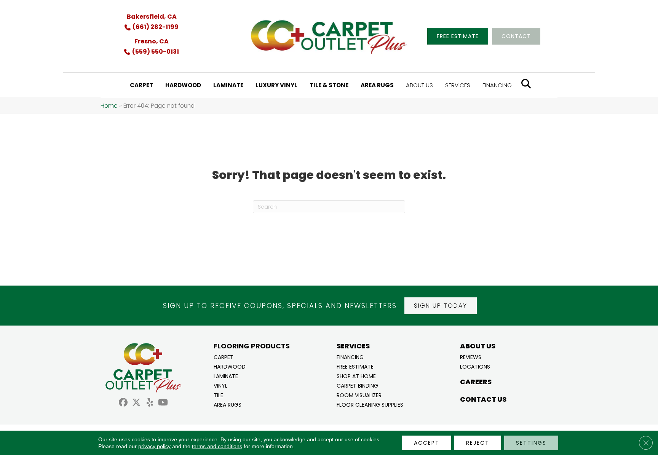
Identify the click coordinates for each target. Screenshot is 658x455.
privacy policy (154, 446)
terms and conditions (217, 446)
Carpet (223, 356)
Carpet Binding (357, 385)
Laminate (226, 375)
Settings (531, 443)
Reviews (470, 356)
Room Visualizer (359, 394)
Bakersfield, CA (152, 16)
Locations (475, 366)
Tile (218, 394)
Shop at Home (356, 375)
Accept (426, 443)
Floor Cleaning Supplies (370, 404)
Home (109, 106)
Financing (350, 356)
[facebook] (123, 403)
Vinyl (220, 385)
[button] (440, 305)
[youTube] (163, 403)
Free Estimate (355, 366)
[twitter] (136, 403)
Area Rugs (227, 404)
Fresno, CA (151, 41)
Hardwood (230, 366)
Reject (477, 443)
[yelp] (149, 403)
